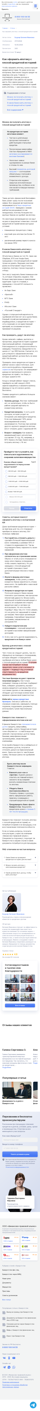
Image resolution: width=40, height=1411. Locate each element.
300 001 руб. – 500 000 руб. (17, 471)
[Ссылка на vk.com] (4, 1358)
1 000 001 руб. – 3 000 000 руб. (18, 481)
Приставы (6, 1291)
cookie (15, 2)
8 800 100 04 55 (22, 17)
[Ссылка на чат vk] (9, 1367)
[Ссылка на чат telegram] (4, 1367)
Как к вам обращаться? (11, 1136)
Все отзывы (20, 1005)
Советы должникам (9, 1295)
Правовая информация (10, 1382)
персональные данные (9, 6)
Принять (5, 9)
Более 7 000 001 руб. (15, 491)
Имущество (6, 1287)
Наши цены (6, 1278)
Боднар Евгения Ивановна (24, 37)
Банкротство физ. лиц (10, 1270)
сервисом (6, 369)
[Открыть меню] (35, 6)
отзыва (26, 1250)
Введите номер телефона (12, 1144)
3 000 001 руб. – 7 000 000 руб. (18, 486)
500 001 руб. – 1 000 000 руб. (17, 476)
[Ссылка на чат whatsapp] (14, 1367)
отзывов (8, 1241)
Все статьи (6, 1300)
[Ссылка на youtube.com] (14, 1358)
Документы (6, 1283)
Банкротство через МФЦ (11, 1274)
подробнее (11, 4)
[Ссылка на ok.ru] (9, 1358)
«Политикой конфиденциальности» (17, 1167)
